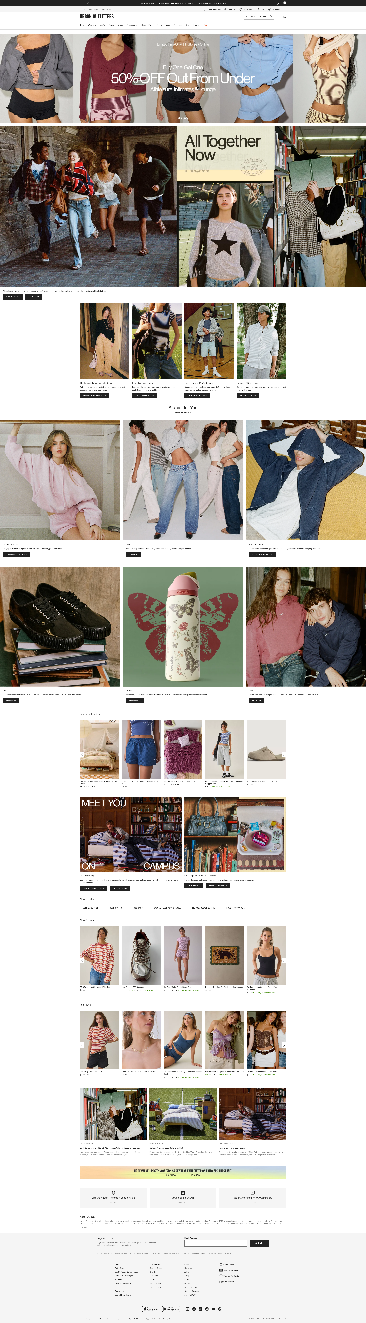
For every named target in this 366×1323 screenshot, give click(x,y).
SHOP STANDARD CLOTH (262, 554)
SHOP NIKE (256, 701)
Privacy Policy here (203, 1253)
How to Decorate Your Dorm (232, 1148)
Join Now (113, 1202)
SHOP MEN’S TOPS (248, 396)
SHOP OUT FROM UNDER (16, 554)
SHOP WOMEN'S (204, 3)
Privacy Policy (85, 1319)
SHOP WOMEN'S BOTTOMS (94, 396)
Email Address (190, 1238)
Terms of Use (98, 1319)
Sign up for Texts (231, 1276)
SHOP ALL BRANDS (183, 413)
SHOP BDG (133, 554)
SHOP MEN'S (220, 3)
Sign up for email (231, 1270)
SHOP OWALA (135, 701)
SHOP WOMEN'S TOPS (144, 396)
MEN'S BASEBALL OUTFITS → (204, 908)
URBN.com (138, 1319)
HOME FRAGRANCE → (235, 908)
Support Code (150, 1319)
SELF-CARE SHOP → (92, 908)
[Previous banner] (88, 3)
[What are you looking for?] (271, 16)
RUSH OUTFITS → (117, 908)
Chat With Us (229, 1282)
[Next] (283, 754)
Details (109, 9)
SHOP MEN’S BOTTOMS (197, 396)
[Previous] (82, 754)
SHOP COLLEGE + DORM (93, 888)
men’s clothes (239, 1224)
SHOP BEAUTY (193, 886)
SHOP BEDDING (119, 888)
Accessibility (126, 1319)
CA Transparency (112, 1319)
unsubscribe (224, 1253)
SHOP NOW (183, 118)
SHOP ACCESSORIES (218, 886)
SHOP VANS (11, 701)
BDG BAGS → (139, 908)
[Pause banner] (285, 3)
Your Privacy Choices (167, 1319)
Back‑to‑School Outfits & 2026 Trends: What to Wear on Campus (110, 1148)
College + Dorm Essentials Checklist (166, 1148)
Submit (259, 1243)
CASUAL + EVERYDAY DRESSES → (168, 908)
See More (84, 1227)
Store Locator (229, 1265)
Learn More (183, 1202)
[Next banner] (278, 3)
